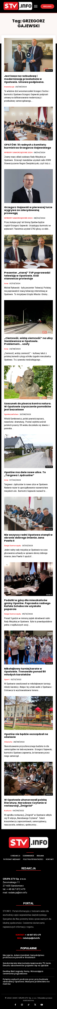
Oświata (8, 742)
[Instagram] (22, 1005)
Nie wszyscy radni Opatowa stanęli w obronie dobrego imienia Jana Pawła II (28, 537)
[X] (35, 1005)
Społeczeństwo (11, 414)
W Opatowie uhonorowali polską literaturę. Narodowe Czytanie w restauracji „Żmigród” (25, 802)
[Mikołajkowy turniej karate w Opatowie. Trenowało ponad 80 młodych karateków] (28, 647)
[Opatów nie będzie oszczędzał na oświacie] (28, 713)
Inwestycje (9, 87)
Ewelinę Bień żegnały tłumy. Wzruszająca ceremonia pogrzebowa (23, 972)
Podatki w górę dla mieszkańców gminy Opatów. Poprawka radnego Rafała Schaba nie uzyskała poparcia (27, 604)
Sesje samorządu (12, 546)
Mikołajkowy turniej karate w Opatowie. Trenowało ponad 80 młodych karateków (25, 671)
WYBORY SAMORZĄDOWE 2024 (18, 152)
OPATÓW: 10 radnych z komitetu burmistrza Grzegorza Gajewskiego (27, 146)
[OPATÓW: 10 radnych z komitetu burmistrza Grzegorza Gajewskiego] (28, 123)
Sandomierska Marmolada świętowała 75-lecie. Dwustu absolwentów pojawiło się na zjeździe (27, 964)
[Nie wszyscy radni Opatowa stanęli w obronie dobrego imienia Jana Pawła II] (28, 513)
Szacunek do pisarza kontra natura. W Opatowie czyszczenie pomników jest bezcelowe (27, 406)
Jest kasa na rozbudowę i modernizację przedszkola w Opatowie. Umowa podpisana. (24, 79)
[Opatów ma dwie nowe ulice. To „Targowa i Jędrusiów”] (28, 451)
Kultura (7, 811)
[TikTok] (28, 1005)
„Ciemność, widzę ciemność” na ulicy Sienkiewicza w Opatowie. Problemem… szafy (28, 341)
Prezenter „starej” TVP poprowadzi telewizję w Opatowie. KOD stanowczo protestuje (27, 275)
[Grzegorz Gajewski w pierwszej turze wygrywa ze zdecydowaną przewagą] (28, 186)
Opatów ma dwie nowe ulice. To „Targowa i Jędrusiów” (25, 473)
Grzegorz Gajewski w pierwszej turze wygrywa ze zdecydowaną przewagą (28, 210)
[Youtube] (41, 1005)
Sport (7, 679)
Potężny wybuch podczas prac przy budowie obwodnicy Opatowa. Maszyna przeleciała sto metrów (26, 981)
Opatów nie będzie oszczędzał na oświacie (26, 735)
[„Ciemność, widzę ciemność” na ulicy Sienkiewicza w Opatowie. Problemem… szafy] (28, 317)
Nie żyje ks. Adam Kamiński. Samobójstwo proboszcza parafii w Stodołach (23, 956)
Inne (6, 283)
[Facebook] (15, 1005)
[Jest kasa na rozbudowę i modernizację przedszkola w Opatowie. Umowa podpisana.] (28, 55)
